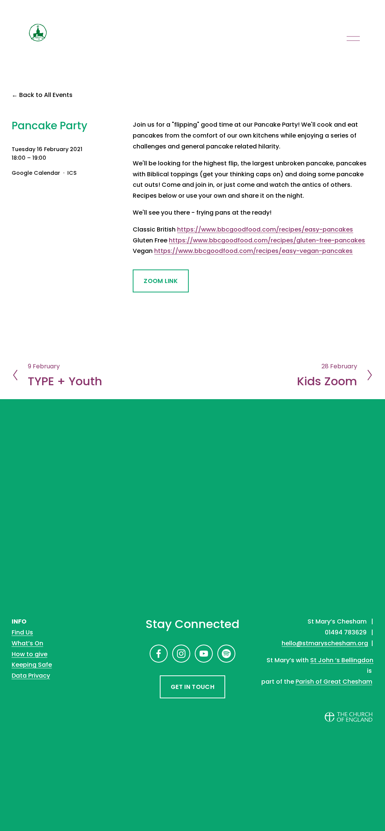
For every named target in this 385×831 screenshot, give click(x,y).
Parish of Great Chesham (334, 681)
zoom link (161, 281)
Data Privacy (31, 675)
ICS (72, 173)
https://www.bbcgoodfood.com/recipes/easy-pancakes (265, 229)
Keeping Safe (32, 664)
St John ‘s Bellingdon (341, 660)
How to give (29, 654)
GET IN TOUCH (192, 687)
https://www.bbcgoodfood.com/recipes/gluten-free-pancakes (267, 240)
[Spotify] (226, 654)
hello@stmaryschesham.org (325, 643)
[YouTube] (204, 654)
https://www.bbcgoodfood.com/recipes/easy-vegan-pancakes (253, 251)
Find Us (22, 632)
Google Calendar (36, 173)
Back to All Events (46, 95)
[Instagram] (181, 654)
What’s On (27, 643)
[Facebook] (159, 654)
